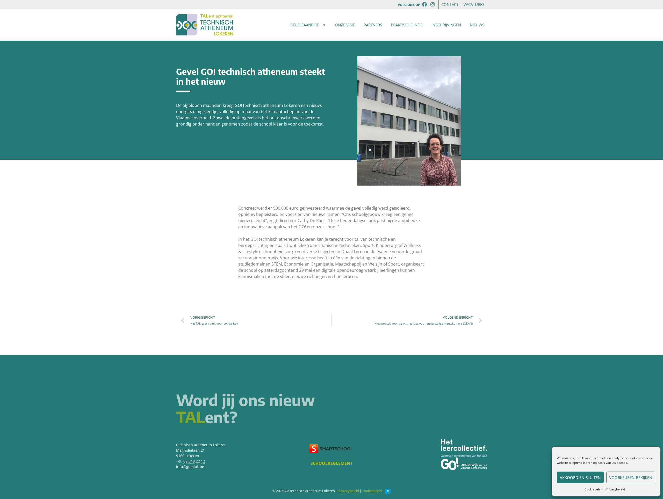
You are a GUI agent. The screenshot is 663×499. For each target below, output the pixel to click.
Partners (373, 24)
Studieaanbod (305, 24)
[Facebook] (424, 4)
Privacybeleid (615, 489)
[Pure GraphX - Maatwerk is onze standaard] (388, 491)
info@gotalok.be (190, 466)
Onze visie (345, 24)
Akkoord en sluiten (580, 477)
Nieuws (477, 24)
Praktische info (407, 24)
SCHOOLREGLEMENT (331, 463)
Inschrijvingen (446, 24)
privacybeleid (348, 490)
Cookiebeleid (594, 489)
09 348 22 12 (194, 461)
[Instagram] (432, 4)
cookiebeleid (372, 490)
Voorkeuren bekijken (630, 477)
